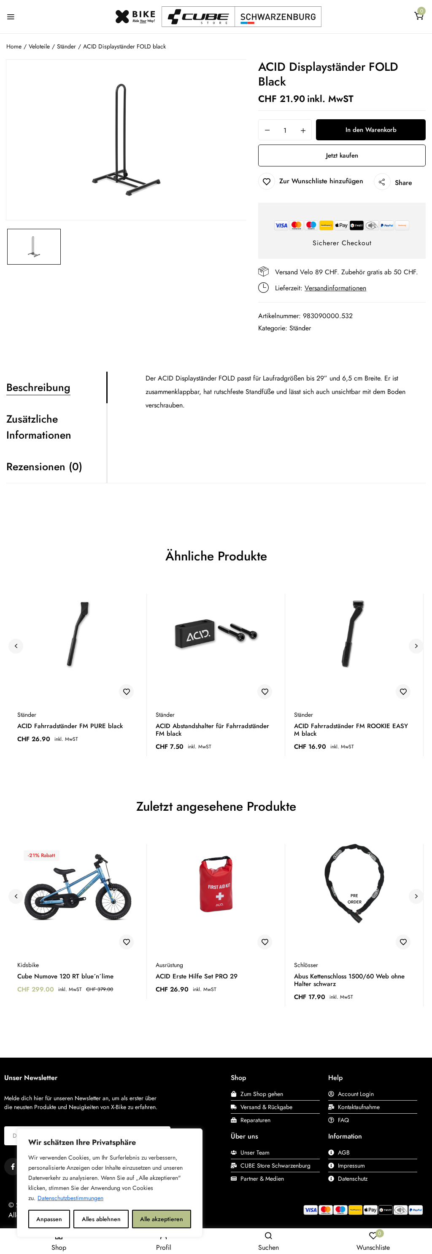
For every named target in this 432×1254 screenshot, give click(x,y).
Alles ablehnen (101, 1219)
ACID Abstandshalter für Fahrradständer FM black (212, 729)
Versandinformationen (335, 288)
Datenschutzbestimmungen (70, 1198)
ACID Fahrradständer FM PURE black (70, 726)
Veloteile (39, 46)
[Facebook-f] (13, 1166)
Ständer (66, 46)
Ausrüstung (169, 965)
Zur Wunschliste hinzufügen (321, 181)
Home (14, 46)
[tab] (56, 388)
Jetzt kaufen (342, 155)
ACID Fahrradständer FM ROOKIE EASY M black (351, 729)
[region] (109, 1182)
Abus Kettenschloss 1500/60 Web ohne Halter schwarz (349, 980)
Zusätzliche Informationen (38, 426)
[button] (419, 17)
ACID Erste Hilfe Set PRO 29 (197, 976)
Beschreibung (38, 387)
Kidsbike (28, 965)
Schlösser (306, 965)
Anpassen (49, 1219)
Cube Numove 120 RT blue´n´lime (65, 976)
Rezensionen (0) (44, 466)
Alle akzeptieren (161, 1219)
